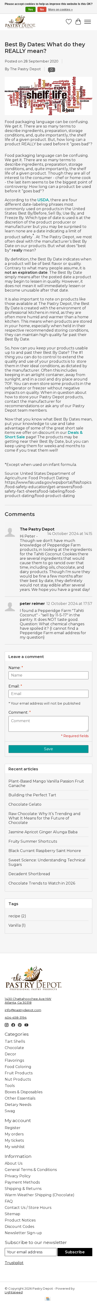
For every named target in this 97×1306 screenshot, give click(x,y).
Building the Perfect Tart (32, 795)
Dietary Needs (18, 1104)
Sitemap (12, 1214)
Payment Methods (22, 1182)
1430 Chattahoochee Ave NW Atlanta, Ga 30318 (28, 1000)
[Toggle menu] (87, 21)
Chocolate (14, 1048)
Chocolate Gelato (24, 804)
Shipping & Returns (23, 1188)
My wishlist (15, 1147)
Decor (10, 1054)
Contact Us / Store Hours (28, 1207)
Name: (15, 668)
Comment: (19, 712)
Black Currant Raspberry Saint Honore (44, 851)
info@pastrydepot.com (23, 1010)
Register (12, 1128)
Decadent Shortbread (29, 874)
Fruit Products (18, 1073)
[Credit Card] (48, 1299)
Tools (10, 1085)
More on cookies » (60, 9)
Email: (15, 686)
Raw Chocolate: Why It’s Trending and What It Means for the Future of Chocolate (44, 818)
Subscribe (75, 1252)
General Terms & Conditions (31, 1169)
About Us (13, 1163)
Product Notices (20, 1220)
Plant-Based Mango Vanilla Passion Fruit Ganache (46, 783)
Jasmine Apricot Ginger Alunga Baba (42, 832)
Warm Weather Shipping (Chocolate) (39, 1195)
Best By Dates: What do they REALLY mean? (45, 47)
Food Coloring (18, 1067)
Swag (10, 1111)
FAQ (9, 1201)
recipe (17, 916)
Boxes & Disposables (23, 1092)
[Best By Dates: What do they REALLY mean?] (48, 117)
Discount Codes (19, 1226)
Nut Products (18, 1079)
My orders (14, 1134)
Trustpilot (14, 1263)
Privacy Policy (18, 1176)
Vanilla (17, 925)
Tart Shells (15, 1041)
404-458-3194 (16, 1017)
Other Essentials (20, 1098)
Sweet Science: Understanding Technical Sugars (46, 862)
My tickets (14, 1140)
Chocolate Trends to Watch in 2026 (41, 883)
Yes (30, 9)
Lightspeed (14, 1292)
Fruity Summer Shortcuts (32, 841)
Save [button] (48, 749)
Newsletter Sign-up (23, 1233)
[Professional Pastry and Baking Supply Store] (20, 22)
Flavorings (14, 1060)
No (42, 9)
